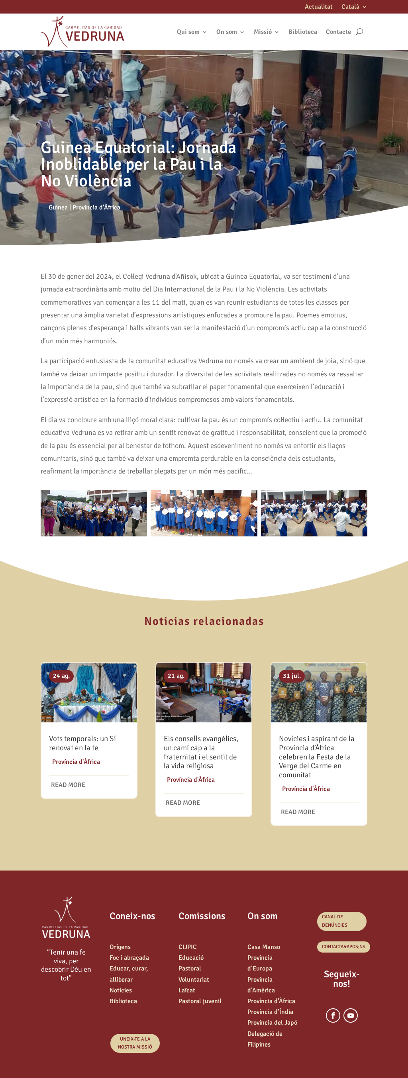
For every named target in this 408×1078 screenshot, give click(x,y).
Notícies (121, 990)
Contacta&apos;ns (343, 947)
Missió (263, 32)
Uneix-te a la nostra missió (135, 1043)
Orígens (120, 947)
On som (226, 32)
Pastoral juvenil (200, 1001)
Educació (191, 958)
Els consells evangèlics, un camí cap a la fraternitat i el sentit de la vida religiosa (201, 752)
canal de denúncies (334, 921)
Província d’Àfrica (271, 1001)
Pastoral (189, 968)
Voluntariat (193, 980)
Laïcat (186, 990)
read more (68, 785)
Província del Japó (272, 1023)
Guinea (58, 207)
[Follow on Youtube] (350, 1015)
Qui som (188, 32)
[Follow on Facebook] (333, 1015)
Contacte (338, 32)
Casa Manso (263, 947)
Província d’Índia (270, 1012)
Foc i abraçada (129, 958)
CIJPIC (187, 947)
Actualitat (319, 7)
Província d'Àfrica (96, 207)
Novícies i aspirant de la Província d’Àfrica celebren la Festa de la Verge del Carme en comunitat (317, 757)
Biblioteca (302, 32)
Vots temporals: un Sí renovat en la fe (82, 743)
